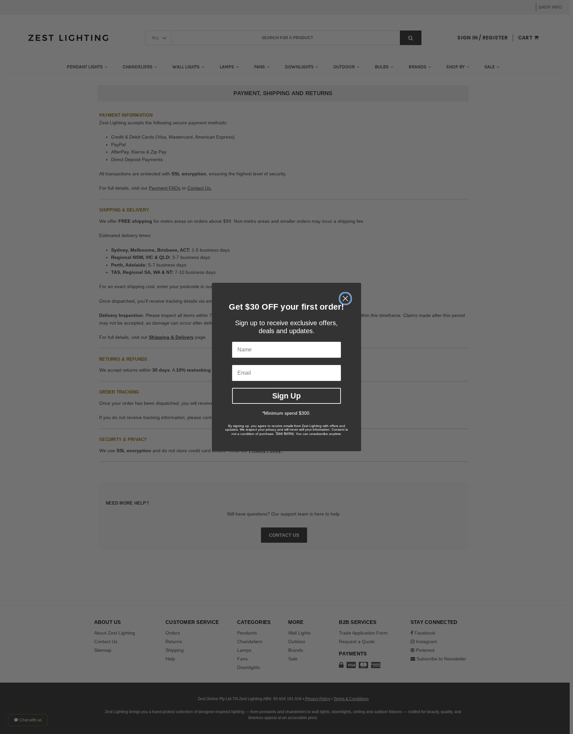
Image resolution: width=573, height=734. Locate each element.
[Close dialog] (345, 298)
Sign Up (286, 396)
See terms (285, 433)
